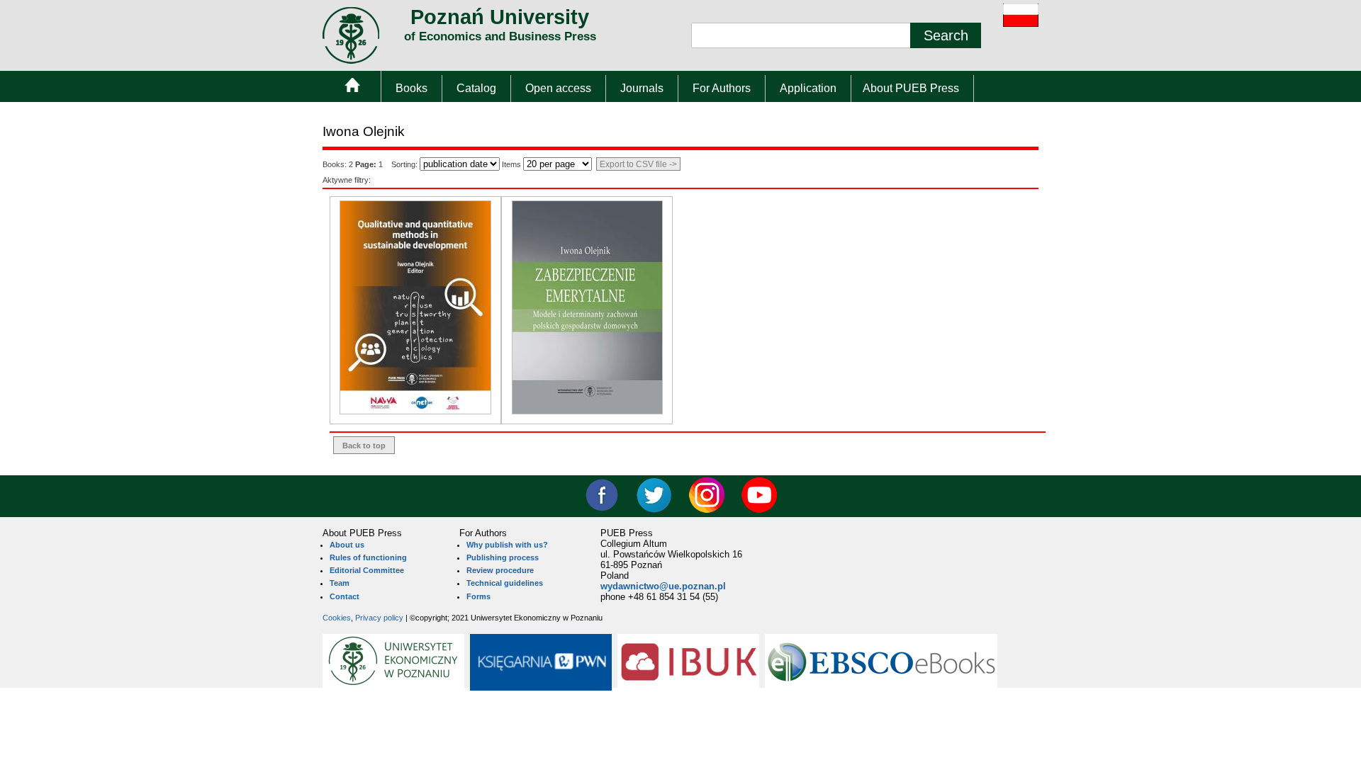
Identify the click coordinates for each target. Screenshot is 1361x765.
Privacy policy (379, 617)
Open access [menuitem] (558, 88)
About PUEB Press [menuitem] (911, 88)
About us (347, 544)
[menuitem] (352, 88)
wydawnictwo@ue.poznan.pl (663, 586)
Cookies (337, 617)
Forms (478, 596)
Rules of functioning (368, 557)
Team (339, 583)
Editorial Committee (367, 570)
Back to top (364, 445)
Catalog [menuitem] (476, 88)
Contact (344, 596)
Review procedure (500, 570)
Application (808, 88)
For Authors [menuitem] (722, 88)
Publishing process (502, 557)
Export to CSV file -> (638, 164)
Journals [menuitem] (641, 88)
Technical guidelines (504, 583)
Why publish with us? (507, 544)
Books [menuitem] (411, 88)
